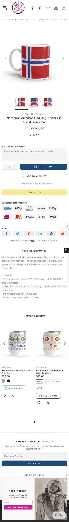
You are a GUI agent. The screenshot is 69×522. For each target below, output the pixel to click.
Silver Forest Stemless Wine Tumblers (16, 371)
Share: (5, 228)
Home (4, 20)
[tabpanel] (17, 365)
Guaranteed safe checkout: (14, 203)
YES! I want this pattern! (18, 507)
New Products (14, 20)
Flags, (28, 114)
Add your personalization (13, 146)
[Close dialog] (65, 480)
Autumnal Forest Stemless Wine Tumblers (50, 371)
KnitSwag (18, 8)
